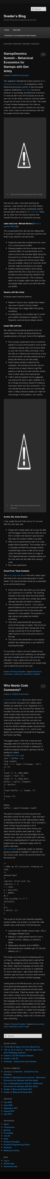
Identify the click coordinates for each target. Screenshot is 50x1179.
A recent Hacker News (13, 699)
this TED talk (33, 211)
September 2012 (11, 1108)
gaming (7, 1130)
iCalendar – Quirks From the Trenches (20, 1061)
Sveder (26, 75)
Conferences (9, 1127)
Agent (6, 1124)
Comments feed (10, 1166)
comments (12, 1026)
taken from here (17, 755)
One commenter (10, 849)
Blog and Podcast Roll (22, 1089)
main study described (16, 575)
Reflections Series (11, 1150)
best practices (38, 1024)
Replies (36, 674)
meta (6, 1138)
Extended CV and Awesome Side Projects (20, 35)
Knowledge (8, 1133)
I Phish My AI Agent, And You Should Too (22, 1046)
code (6, 1026)
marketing (27, 674)
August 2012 (9, 1111)
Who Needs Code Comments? (16, 687)
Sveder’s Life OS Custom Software (18, 1055)
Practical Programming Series (17, 1144)
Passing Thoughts (18, 671)
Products (8, 1147)
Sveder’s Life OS (11, 1058)
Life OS (7, 1135)
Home (6, 30)
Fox (5, 1083)
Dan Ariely (26, 89)
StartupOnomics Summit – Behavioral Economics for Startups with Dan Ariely (18, 62)
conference (17, 674)
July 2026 (8, 1102)
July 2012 (8, 1114)
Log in (6, 1160)
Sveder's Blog (15, 16)
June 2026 (8, 1105)
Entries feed (9, 1163)
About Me (16, 30)
